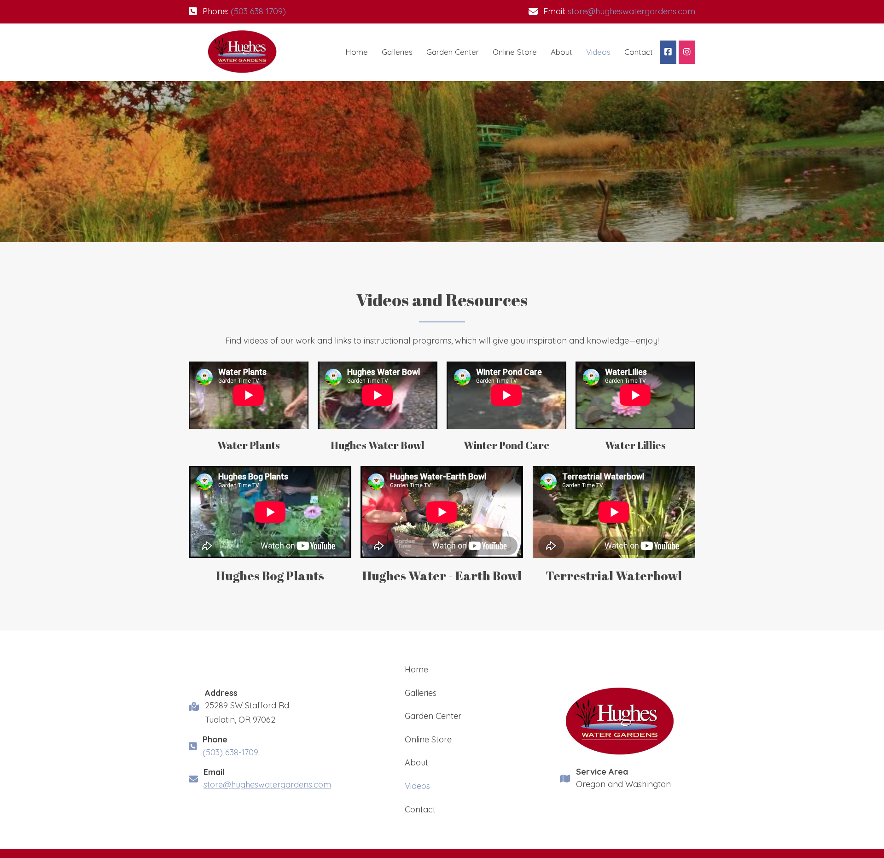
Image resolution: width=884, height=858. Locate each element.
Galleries (397, 52)
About (561, 52)
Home (356, 52)
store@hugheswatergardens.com (631, 11)
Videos (598, 52)
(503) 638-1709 (230, 752)
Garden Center (452, 52)
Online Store (515, 52)
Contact (638, 52)
